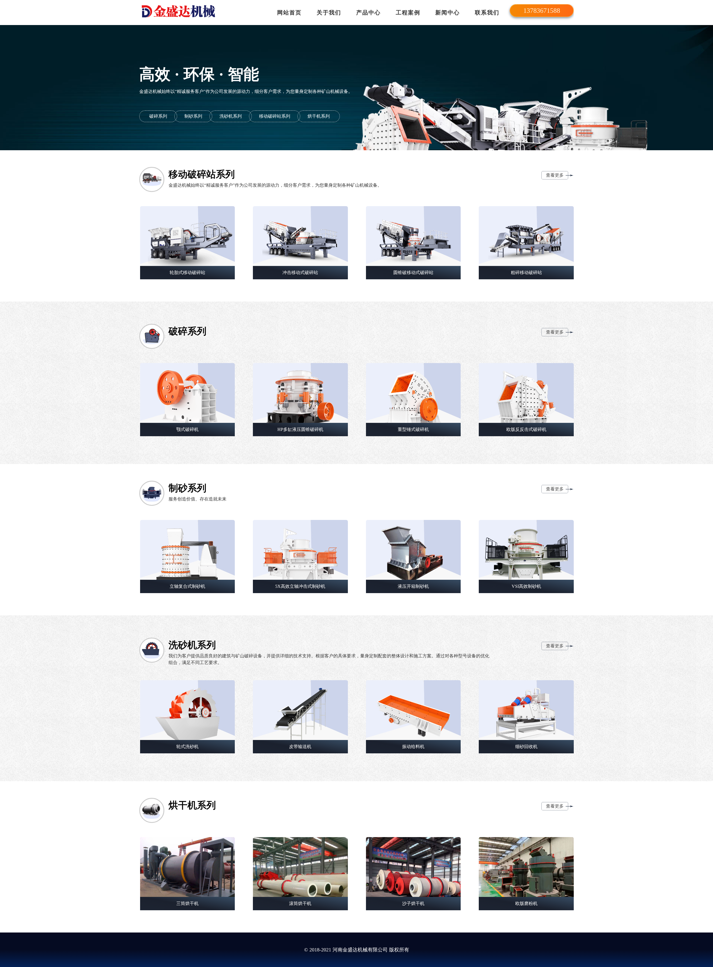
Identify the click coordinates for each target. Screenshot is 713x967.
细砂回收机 (526, 746)
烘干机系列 (318, 116)
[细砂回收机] (526, 710)
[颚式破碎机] (187, 393)
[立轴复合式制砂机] (187, 550)
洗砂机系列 (230, 116)
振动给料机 (413, 746)
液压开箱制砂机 (413, 586)
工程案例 (408, 12)
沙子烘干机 (413, 903)
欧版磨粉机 (526, 903)
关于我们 (329, 12)
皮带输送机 (300, 746)
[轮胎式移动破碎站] (187, 236)
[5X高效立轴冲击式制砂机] (300, 550)
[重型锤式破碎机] (413, 393)
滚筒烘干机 (300, 903)
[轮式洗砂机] (187, 710)
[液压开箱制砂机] (413, 550)
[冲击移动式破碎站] (300, 236)
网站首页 (289, 12)
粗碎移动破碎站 (526, 272)
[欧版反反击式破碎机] (526, 393)
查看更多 (555, 175)
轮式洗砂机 (187, 746)
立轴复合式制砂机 (187, 586)
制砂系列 (193, 116)
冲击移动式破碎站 (300, 272)
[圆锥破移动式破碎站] (413, 236)
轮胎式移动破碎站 (187, 272)
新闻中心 (447, 12)
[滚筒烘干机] (300, 867)
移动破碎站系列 (274, 116)
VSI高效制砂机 (526, 586)
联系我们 (487, 12)
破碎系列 (158, 116)
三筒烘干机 (187, 903)
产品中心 (368, 12)
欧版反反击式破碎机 (526, 429)
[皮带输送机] (300, 710)
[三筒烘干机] (187, 867)
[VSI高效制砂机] (526, 550)
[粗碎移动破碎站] (526, 236)
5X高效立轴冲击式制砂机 (300, 586)
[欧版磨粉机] (526, 867)
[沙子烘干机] (413, 867)
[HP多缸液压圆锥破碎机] (300, 393)
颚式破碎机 (187, 429)
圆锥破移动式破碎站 (413, 272)
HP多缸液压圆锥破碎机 (300, 429)
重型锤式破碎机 (413, 429)
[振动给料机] (413, 710)
